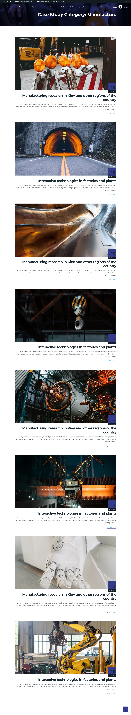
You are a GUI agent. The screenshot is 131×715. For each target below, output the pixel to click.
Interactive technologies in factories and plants (77, 181)
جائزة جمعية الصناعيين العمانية (36, 6)
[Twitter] (10, 1)
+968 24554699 (61, 1)
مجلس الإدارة (91, 6)
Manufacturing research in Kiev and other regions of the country (69, 98)
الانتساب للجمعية (51, 6)
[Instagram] (4, 1)
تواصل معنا (7, 6)
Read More (112, 113)
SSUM (71, 6)
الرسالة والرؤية (80, 6)
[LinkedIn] (7, 1)
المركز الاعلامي (62, 6)
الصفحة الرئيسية (101, 6)
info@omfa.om (45, 1)
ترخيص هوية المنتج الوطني (20, 6)
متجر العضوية (125, 1)
